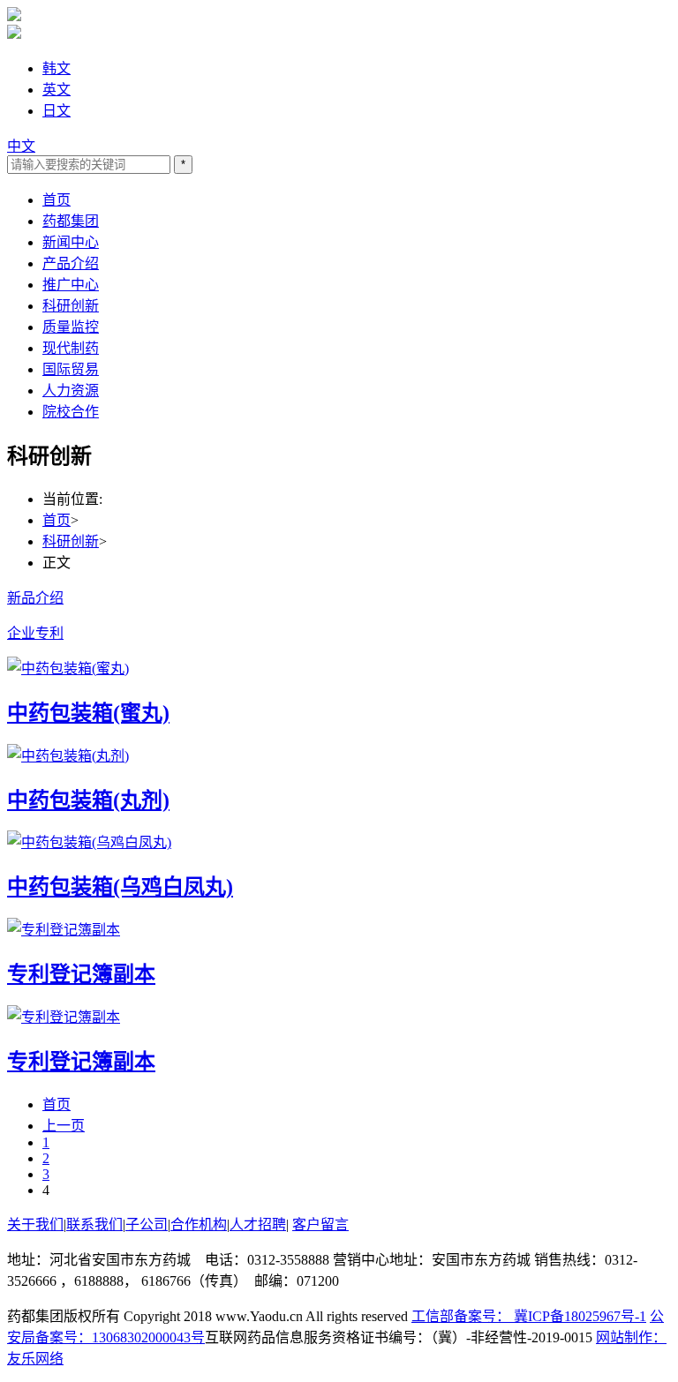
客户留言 (320, 1224)
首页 (56, 199)
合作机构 (198, 1224)
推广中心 (70, 284)
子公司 (146, 1224)
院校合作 (70, 411)
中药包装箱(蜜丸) (88, 713)
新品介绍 (35, 597)
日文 (56, 110)
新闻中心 (70, 242)
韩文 (56, 68)
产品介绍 (70, 263)
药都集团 (70, 221)
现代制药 (70, 348)
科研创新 (70, 305)
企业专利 (35, 633)
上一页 (63, 1125)
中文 (21, 146)
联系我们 (94, 1224)
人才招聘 (258, 1224)
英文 (56, 89)
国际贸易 (70, 369)
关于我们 (35, 1224)
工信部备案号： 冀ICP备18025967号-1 (528, 1316)
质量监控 (70, 326)
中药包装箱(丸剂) (88, 800)
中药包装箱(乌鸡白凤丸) (120, 886)
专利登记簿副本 (81, 974)
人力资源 (70, 390)
